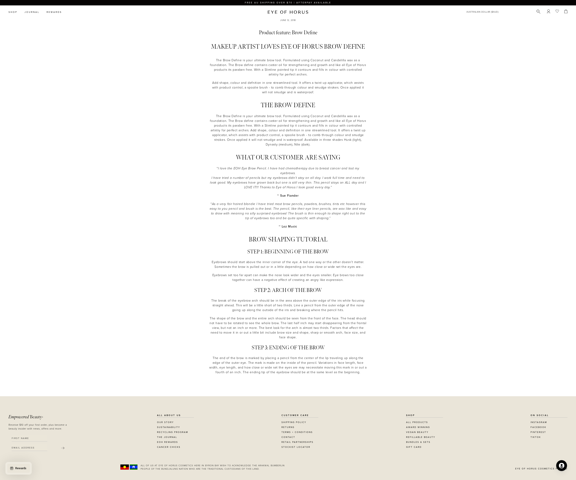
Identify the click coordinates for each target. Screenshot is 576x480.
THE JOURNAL (167, 437)
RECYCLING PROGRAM (172, 432)
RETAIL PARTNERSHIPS (297, 442)
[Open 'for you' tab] (561, 465)
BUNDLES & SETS (418, 442)
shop (13, 12)
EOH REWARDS (167, 442)
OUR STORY (165, 422)
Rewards (54, 12)
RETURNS (288, 427)
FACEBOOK (538, 427)
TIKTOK (536, 437)
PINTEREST (538, 432)
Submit (62, 448)
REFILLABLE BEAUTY (420, 437)
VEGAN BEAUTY (417, 432)
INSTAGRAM (539, 422)
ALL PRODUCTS (417, 422)
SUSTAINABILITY (168, 427)
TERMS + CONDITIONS (297, 432)
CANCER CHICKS (168, 447)
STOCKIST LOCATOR (295, 447)
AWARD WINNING (418, 427)
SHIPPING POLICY (293, 422)
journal (32, 12)
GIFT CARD (414, 447)
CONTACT (288, 437)
